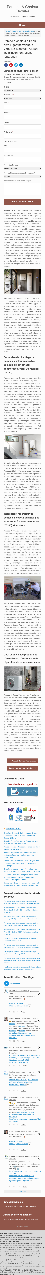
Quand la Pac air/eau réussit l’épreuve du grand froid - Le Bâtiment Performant (21, 842)
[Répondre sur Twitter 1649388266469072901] (11, 1090)
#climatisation (14, 1084)
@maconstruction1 (31, 1097)
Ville (6, 145)
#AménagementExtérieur (18, 1006)
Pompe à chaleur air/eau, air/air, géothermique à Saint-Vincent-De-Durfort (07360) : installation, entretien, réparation (22, 931)
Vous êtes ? (9, 95)
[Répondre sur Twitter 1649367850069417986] (11, 1124)
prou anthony (14, 1131)
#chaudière (13, 1175)
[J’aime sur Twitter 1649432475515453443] (19, 1041)
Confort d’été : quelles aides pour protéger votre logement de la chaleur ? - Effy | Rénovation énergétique (21, 863)
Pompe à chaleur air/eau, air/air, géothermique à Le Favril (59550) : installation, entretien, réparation (21, 924)
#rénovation (32, 1112)
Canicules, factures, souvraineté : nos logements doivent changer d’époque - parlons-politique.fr (22, 884)
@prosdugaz (35, 1156)
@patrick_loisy (26, 1018)
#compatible (17, 1180)
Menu (24, 25)
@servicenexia (34, 991)
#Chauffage (18, 1003)
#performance (29, 1175)
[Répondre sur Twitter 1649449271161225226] (11, 1012)
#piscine (22, 1026)
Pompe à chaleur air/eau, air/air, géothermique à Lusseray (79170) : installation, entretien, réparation (21, 917)
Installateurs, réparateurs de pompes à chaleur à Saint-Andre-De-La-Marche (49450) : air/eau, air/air (22, 968)
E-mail (7, 122)
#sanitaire (30, 1114)
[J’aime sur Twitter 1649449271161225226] (19, 1012)
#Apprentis (35, 1057)
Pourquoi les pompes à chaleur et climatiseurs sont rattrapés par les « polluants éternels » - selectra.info (21, 855)
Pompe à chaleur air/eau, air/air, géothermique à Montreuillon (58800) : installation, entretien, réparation (22, 902)
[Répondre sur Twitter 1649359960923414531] (11, 1149)
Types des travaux (11, 165)
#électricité (13, 1116)
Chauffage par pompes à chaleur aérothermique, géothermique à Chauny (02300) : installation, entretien (22, 952)
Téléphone (8, 132)
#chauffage (13, 1033)
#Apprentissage (24, 1057)
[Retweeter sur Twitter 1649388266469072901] (15, 1090)
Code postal (9, 155)
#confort (22, 1030)
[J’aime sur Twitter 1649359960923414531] (19, 1149)
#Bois (11, 1003)
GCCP (11, 1047)
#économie (13, 1178)
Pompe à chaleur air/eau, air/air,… (22, 761)
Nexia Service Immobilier (19, 991)
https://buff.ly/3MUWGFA (18, 1080)
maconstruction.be (16, 1097)
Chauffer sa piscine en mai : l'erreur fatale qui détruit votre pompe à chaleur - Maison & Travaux (22, 870)
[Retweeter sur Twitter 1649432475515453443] (15, 1041)
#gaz (11, 1180)
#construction (33, 1080)
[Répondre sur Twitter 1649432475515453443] (11, 1041)
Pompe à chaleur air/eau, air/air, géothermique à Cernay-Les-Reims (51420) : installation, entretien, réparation (21, 909)
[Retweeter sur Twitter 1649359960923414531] (15, 1149)
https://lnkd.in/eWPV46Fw (18, 1062)
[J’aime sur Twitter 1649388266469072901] (19, 1090)
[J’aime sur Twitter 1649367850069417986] (19, 1124)
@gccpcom (19, 1048)
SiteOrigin (21, 1226)
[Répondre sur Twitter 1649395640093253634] (11, 1065)
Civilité (6, 87)
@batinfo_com (20, 1072)
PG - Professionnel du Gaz (19, 1156)
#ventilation (22, 1114)
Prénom (7, 112)
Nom (6, 103)
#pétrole (23, 1084)
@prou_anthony (26, 1131)
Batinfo (12, 1072)
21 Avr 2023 (12, 993)
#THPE (21, 1175)
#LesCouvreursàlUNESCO (19, 1060)
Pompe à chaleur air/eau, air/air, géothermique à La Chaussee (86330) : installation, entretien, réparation (21, 946)
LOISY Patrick (14, 1018)
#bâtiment (13, 1082)
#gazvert (26, 1180)
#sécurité (12, 1030)
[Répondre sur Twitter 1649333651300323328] (11, 1186)
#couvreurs (13, 1055)
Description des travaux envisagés (18, 181)
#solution (36, 1178)
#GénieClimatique (33, 1055)
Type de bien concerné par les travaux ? (20, 173)
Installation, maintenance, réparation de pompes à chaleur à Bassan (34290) (20, 939)
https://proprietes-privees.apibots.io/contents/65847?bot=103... (22, 1035)
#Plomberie (22, 1055)
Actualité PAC (13, 828)
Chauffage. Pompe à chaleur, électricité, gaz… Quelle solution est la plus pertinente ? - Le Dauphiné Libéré (21, 835)
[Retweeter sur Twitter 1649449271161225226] (15, 1012)
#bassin (12, 1023)
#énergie (20, 1082)
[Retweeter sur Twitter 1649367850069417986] (15, 1124)
